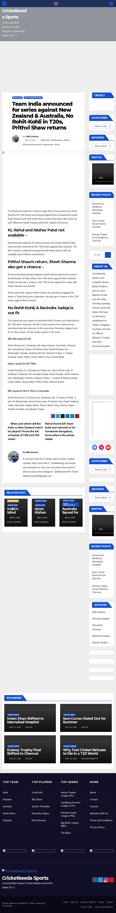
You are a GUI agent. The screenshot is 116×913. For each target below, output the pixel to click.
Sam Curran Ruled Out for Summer (99, 223)
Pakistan (7, 799)
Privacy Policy (97, 827)
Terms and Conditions (101, 820)
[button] (106, 3)
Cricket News (41, 501)
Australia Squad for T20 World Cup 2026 (71, 514)
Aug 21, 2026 (15, 727)
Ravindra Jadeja (40, 813)
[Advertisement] (58, 62)
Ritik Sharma (32, 136)
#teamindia (48, 144)
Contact (94, 799)
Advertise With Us (99, 813)
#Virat (57, 144)
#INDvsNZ (45, 140)
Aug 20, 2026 (71, 727)
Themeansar (7, 906)
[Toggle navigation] (56, 3)
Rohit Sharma (39, 820)
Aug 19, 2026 (71, 758)
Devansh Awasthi (89, 758)
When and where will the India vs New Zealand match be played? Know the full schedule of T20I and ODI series (25, 431)
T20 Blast (66, 833)
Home (65, 902)
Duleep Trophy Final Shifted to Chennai (100, 237)
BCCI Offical (13, 501)
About (93, 792)
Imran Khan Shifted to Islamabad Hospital (25, 720)
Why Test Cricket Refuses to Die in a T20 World (84, 752)
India (5, 792)
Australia (7, 806)
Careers (94, 806)
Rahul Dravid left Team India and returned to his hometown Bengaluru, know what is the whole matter (60, 431)
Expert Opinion (70, 746)
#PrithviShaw (57, 140)
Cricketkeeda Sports (25, 878)
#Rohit (67, 140)
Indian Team (17, 97)
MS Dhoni (37, 799)
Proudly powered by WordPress (15, 903)
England (7, 820)
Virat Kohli (37, 792)
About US (74, 902)
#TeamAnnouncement (32, 144)
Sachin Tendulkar (41, 806)
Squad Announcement (33, 97)
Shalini (28, 727)
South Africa (9, 813)
